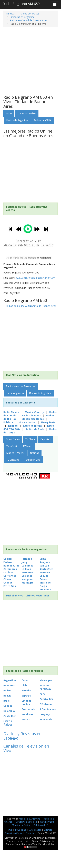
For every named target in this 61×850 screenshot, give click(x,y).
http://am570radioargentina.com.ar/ (35, 277)
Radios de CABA (43, 120)
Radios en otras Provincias (20, 386)
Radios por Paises (29, 13)
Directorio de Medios (26, 821)
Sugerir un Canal (13, 833)
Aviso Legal (35, 829)
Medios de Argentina (30, 818)
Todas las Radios (26, 113)
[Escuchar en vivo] (28, 239)
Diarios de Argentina (40, 393)
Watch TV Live (47, 821)
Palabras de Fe (41, 825)
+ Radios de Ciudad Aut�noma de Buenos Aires (29, 305)
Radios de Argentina (17, 120)
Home (9, 829)
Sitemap (48, 829)
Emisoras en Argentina (22, 17)
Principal (10, 13)
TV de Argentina (15, 393)
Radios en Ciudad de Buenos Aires (28, 20)
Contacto (30, 833)
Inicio (9, 113)
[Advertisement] (30, 61)
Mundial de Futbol (21, 825)
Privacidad (20, 829)
